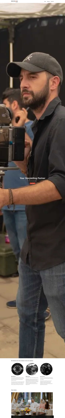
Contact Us (52, 1)
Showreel (48, 1)
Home (45, 1)
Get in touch (32, 183)
